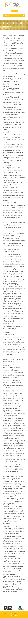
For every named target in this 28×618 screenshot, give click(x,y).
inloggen (15, 11)
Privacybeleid (19, 614)
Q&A (16, 615)
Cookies (12, 615)
